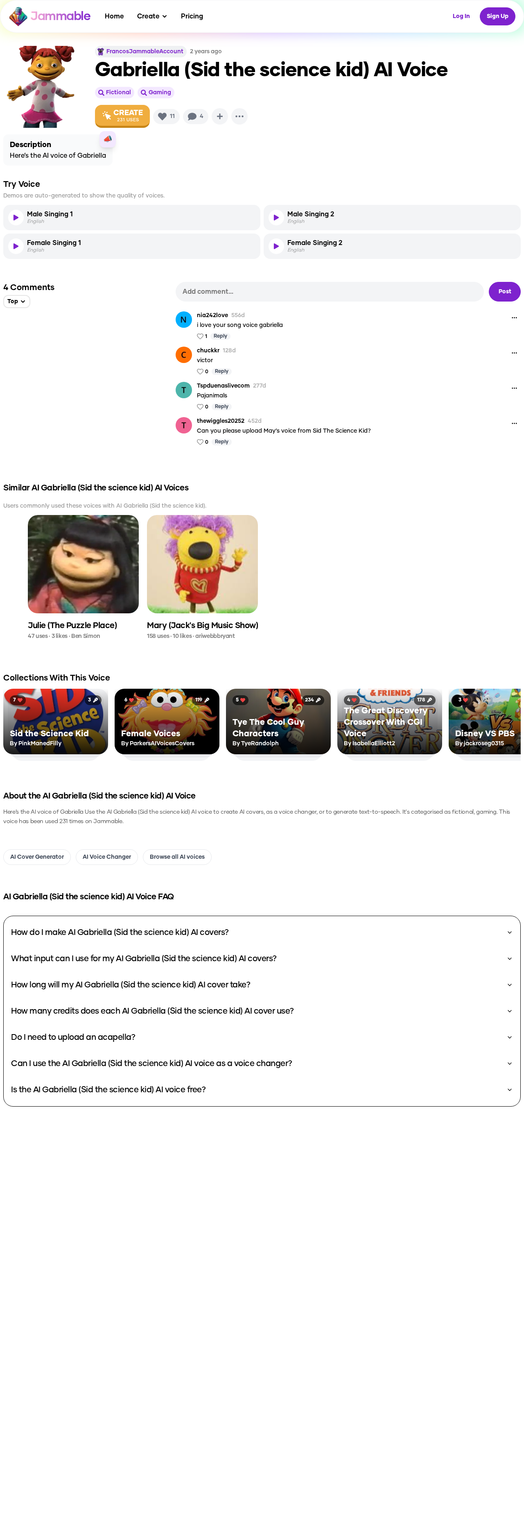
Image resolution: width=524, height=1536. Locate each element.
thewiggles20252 (220, 421)
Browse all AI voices (177, 857)
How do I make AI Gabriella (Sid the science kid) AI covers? (120, 932)
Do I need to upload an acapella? (73, 1037)
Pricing (192, 16)
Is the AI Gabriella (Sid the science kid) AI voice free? (108, 1090)
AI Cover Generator (37, 857)
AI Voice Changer (107, 857)
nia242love (212, 315)
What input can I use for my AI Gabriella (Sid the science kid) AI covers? (144, 959)
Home (114, 16)
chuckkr (208, 351)
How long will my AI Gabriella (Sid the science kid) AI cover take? (130, 985)
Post (505, 292)
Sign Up (497, 16)
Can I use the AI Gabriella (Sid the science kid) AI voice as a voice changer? (151, 1064)
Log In (461, 16)
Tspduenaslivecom (223, 386)
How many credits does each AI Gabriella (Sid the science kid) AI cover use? (152, 1011)
